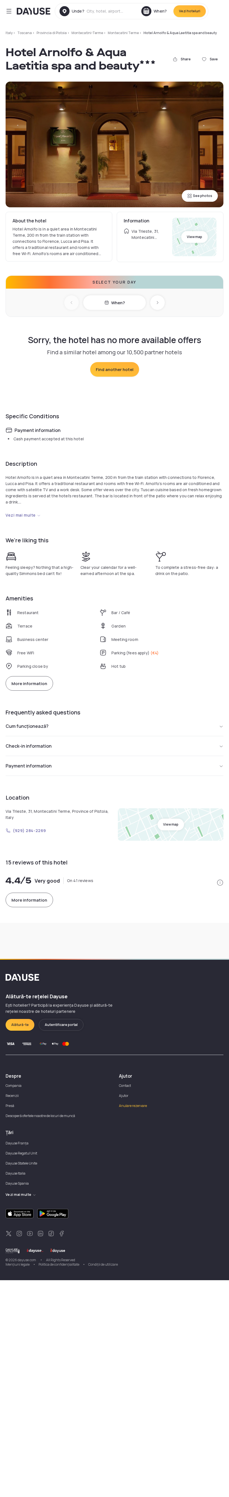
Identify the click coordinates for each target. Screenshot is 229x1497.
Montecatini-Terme (87, 32)
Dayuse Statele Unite (21, 1163)
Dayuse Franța (17, 1143)
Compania (14, 1085)
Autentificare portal (61, 1024)
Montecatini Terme (123, 32)
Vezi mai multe (21, 515)
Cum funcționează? (27, 726)
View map (194, 236)
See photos (202, 195)
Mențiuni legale (18, 1264)
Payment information (29, 766)
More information (29, 683)
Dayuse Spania (17, 1183)
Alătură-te (20, 1024)
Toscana (24, 32)
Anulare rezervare (133, 1105)
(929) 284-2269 (29, 830)
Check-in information (29, 746)
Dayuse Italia (15, 1173)
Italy (9, 32)
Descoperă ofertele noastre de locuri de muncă (40, 1115)
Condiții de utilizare (103, 1264)
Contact (125, 1085)
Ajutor (123, 1095)
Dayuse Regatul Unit (21, 1153)
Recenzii (12, 1095)
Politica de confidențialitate (59, 1264)
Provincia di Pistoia (52, 32)
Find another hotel (114, 369)
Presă (10, 1105)
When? (118, 303)
